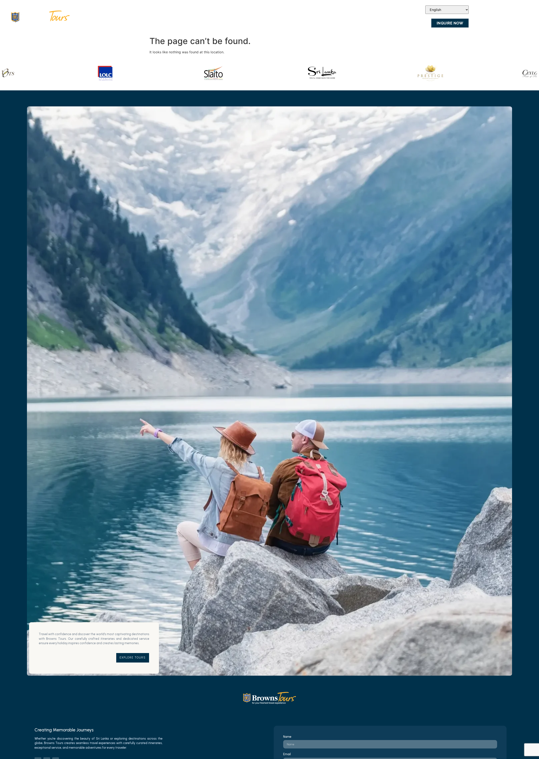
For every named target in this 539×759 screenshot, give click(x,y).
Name (287, 737)
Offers (370, 23)
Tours (253, 23)
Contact (417, 23)
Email (287, 754)
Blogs (392, 23)
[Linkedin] (412, 9)
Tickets (305, 23)
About (231, 23)
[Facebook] (400, 9)
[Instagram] (406, 9)
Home (210, 23)
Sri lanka (278, 23)
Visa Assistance (338, 23)
